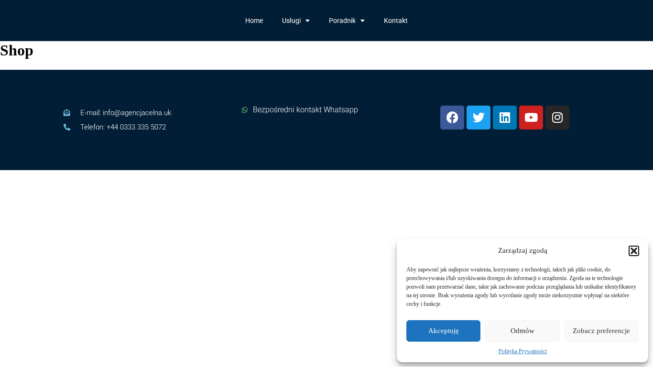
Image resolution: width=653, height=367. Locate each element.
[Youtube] (531, 118)
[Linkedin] (505, 118)
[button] (634, 251)
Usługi (291, 20)
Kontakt (396, 20)
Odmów (522, 331)
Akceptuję (443, 331)
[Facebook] (452, 118)
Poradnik (342, 20)
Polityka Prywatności (523, 351)
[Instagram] (557, 118)
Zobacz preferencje (601, 331)
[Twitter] (478, 118)
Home (254, 20)
